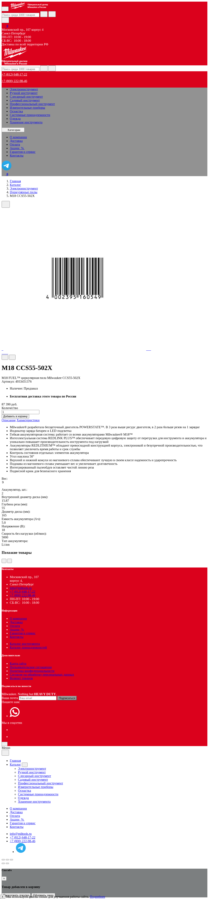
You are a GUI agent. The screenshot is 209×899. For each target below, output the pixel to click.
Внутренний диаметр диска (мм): (25, 497)
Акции (17, 629)
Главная (15, 760)
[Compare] (12, 357)
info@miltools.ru (21, 588)
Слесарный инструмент (26, 96)
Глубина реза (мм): (15, 504)
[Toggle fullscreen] (7, 859)
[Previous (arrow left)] (3, 863)
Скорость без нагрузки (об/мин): (24, 533)
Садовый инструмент (25, 100)
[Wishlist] (5, 357)
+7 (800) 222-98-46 (14, 81)
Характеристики (28, 420)
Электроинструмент (24, 89)
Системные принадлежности (30, 115)
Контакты (16, 637)
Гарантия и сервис (23, 633)
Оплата (15, 626)
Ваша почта (10, 698)
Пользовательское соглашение (31, 667)
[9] (104, 483)
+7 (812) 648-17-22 (14, 74)
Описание (9, 420)
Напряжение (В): (13, 526)
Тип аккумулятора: (15, 541)
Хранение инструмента (26, 122)
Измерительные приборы (27, 107)
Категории (14, 130)
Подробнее (97, 896)
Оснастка (16, 111)
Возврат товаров (21, 678)
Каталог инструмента (25, 643)
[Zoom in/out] (11, 859)
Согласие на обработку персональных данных (42, 674)
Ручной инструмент (24, 93)
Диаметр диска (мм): (16, 511)
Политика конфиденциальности (32, 671)
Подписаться (67, 698)
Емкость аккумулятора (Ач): (21, 519)
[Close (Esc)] (3, 859)
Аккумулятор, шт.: (14, 489)
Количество (10, 408)
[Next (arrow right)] (7, 863)
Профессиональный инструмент (32, 104)
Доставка (16, 622)
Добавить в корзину (15, 416)
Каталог (15, 764)
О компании (18, 618)
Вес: (5, 478)
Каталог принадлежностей (28, 647)
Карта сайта (18, 663)
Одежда (15, 118)
